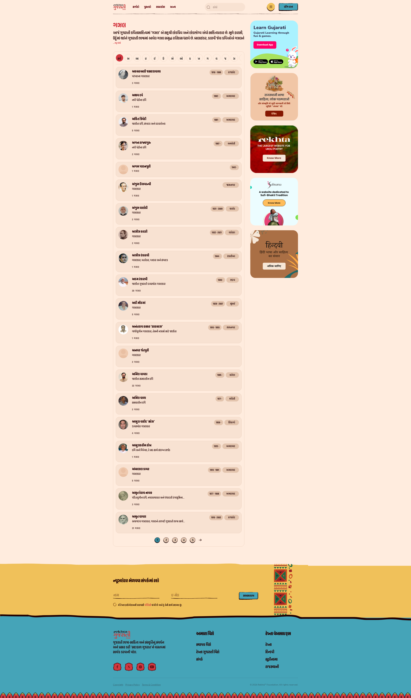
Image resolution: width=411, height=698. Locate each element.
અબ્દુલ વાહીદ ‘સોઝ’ (143, 421)
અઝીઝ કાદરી (139, 231)
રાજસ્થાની (272, 667)
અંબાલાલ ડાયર (140, 469)
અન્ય (173, 7)
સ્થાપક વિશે (203, 645)
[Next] (200, 540)
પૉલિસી (148, 605)
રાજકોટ (231, 72)
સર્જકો (136, 7)
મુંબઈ (232, 304)
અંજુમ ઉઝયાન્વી (141, 184)
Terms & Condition (151, 684)
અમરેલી (231, 144)
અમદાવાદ (230, 96)
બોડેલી (232, 399)
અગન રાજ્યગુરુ (141, 142)
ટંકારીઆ (231, 256)
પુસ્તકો (147, 7)
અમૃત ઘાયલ (139, 516)
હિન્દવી (269, 652)
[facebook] (117, 666)
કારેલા (232, 375)
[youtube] (152, 666)
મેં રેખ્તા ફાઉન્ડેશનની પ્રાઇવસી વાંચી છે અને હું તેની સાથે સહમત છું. (150, 605)
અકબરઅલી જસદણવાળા (146, 71)
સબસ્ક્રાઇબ (248, 596)
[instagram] (140, 666)
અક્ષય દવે (137, 95)
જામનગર (230, 185)
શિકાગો (231, 422)
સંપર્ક (199, 659)
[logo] (121, 7)
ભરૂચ (232, 280)
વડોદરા (232, 232)
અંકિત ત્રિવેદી (139, 119)
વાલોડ (232, 209)
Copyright (118, 684)
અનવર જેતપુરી (140, 350)
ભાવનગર (231, 327)
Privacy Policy (132, 684)
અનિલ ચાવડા (139, 374)
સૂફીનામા (271, 659)
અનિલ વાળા (139, 398)
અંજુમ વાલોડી (140, 208)
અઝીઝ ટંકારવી (140, 255)
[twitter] (129, 666)
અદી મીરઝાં (138, 303)
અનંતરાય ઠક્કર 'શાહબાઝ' (147, 326)
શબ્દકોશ (160, 7)
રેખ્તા (268, 645)
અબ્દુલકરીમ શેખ (141, 445)
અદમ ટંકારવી (139, 279)
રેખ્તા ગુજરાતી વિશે (207, 652)
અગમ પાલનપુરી (141, 166)
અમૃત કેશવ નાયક (142, 493)
